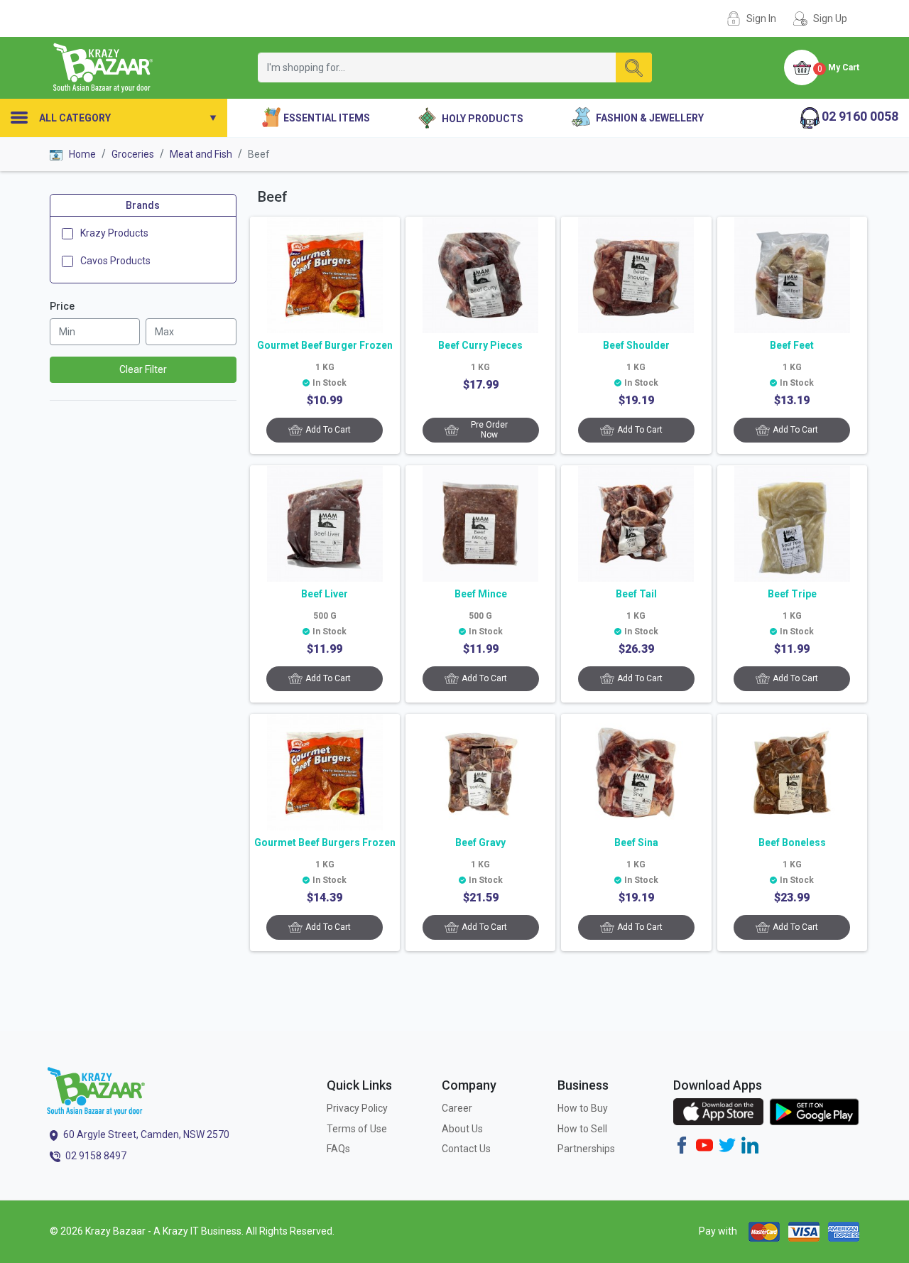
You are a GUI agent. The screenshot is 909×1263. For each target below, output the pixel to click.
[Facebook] (681, 1144)
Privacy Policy (357, 1108)
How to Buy (582, 1108)
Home (81, 154)
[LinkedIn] (749, 1144)
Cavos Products (115, 260)
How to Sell (582, 1128)
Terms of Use (357, 1128)
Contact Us (466, 1148)
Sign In (761, 18)
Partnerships (586, 1148)
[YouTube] (704, 1144)
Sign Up (830, 18)
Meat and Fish (201, 154)
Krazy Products (114, 233)
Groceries (132, 154)
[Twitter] (727, 1144)
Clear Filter (143, 370)
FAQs (338, 1148)
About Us (462, 1128)
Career (457, 1108)
